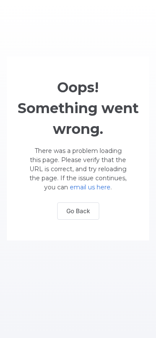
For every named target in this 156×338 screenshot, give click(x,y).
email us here (90, 187)
